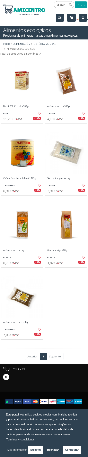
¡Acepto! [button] (35, 449)
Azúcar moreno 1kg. (14, 250)
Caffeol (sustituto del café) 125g (19, 178)
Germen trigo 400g (57, 250)
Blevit (6, 113)
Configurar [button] (72, 449)
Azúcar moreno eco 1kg (15, 322)
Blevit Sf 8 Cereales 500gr (16, 106)
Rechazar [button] (53, 449)
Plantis (7, 257)
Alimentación (22, 43)
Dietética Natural (45, 43)
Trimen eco (9, 185)
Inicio (6, 43)
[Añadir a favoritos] (39, 113)
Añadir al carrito (23, 127)
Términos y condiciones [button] (20, 439)
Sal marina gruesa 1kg (58, 178)
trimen (51, 113)
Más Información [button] (17, 449)
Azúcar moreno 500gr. (59, 106)
